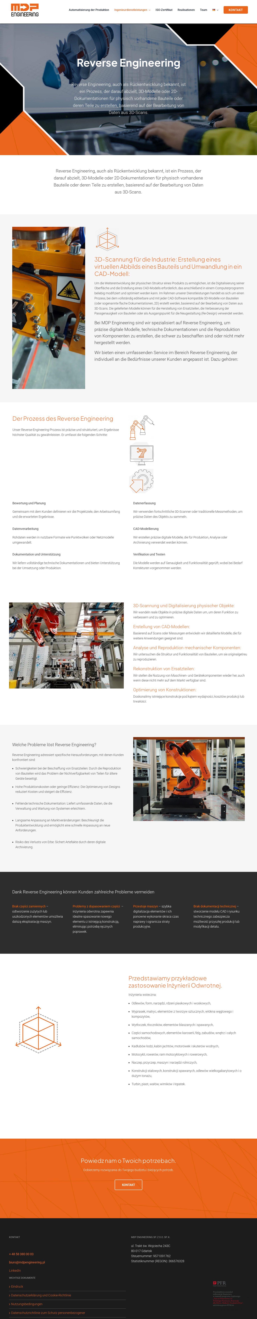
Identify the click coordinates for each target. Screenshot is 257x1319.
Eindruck (17, 1286)
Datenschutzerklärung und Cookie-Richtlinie (41, 1295)
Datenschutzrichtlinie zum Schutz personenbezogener (48, 1313)
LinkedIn (15, 1270)
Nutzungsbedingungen (26, 1304)
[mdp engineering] (25, 3)
